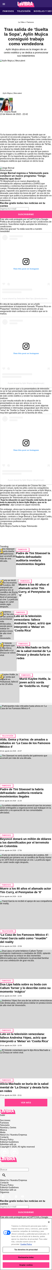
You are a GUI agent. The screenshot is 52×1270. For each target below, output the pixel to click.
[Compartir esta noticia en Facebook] (10, 116)
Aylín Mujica (12, 139)
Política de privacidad (10, 222)
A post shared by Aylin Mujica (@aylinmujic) (26, 383)
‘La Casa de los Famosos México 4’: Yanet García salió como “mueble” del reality (24, 938)
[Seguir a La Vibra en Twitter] (10, 1195)
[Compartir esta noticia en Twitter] (16, 116)
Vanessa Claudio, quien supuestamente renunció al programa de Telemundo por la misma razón (24, 496)
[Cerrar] (49, 1222)
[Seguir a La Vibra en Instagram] (16, 1195)
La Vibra (21, 22)
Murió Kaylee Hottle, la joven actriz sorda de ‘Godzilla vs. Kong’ (34, 682)
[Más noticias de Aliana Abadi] (6, 99)
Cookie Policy (26, 1244)
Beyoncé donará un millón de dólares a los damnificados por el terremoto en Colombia (25, 842)
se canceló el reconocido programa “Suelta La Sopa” (23, 135)
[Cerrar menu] (3, 1165)
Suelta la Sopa (19, 526)
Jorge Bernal (24, 516)
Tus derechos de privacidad (26, 1250)
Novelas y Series (8, 1127)
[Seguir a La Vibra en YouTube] (23, 1195)
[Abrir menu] (4, 4)
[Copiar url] (6, 124)
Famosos (8, 11)
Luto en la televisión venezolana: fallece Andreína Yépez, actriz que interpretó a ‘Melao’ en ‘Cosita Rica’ (32, 623)
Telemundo (32, 142)
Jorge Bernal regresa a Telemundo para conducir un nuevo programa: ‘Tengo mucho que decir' (24, 176)
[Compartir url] (3, 130)
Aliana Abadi (10, 112)
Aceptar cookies (26, 1265)
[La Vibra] (26, 4)
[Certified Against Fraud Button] (9, 1149)
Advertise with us (8, 1144)
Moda (2, 1132)
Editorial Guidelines (9, 1142)
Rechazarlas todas (26, 1257)
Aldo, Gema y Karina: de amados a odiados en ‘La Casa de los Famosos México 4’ (25, 743)
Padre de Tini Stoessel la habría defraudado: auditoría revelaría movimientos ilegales (21, 793)
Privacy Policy (6, 1139)
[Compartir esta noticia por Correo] (23, 116)
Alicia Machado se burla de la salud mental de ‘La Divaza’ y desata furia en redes (24, 1087)
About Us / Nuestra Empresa (13, 1135)
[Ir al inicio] (26, 1111)
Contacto (4, 1137)
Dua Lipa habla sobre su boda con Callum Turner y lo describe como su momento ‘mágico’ (25, 988)
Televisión (24, 11)
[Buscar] (4, 1175)
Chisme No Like (38, 485)
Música (3, 1130)
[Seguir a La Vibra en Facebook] (3, 1195)
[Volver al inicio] (8, 1158)
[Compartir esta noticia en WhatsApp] (3, 116)
